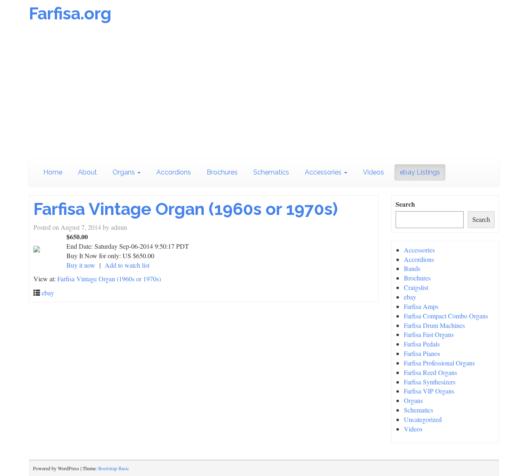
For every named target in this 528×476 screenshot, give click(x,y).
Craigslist (416, 287)
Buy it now (80, 265)
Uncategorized (423, 419)
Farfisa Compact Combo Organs (446, 315)
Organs (125, 172)
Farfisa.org (70, 13)
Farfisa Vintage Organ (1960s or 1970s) (185, 209)
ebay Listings (420, 172)
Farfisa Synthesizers (429, 381)
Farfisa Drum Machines (434, 325)
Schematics (271, 172)
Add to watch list (127, 265)
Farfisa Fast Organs (429, 334)
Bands (412, 268)
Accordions (173, 172)
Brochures (222, 172)
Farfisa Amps (421, 306)
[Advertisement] (264, 93)
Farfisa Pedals (422, 343)
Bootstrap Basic (113, 468)
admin (119, 227)
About (87, 172)
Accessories (324, 172)
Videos (373, 172)
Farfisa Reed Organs (430, 372)
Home (52, 172)
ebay (48, 292)
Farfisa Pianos (422, 353)
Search (405, 204)
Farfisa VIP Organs (429, 390)
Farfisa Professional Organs (439, 362)
